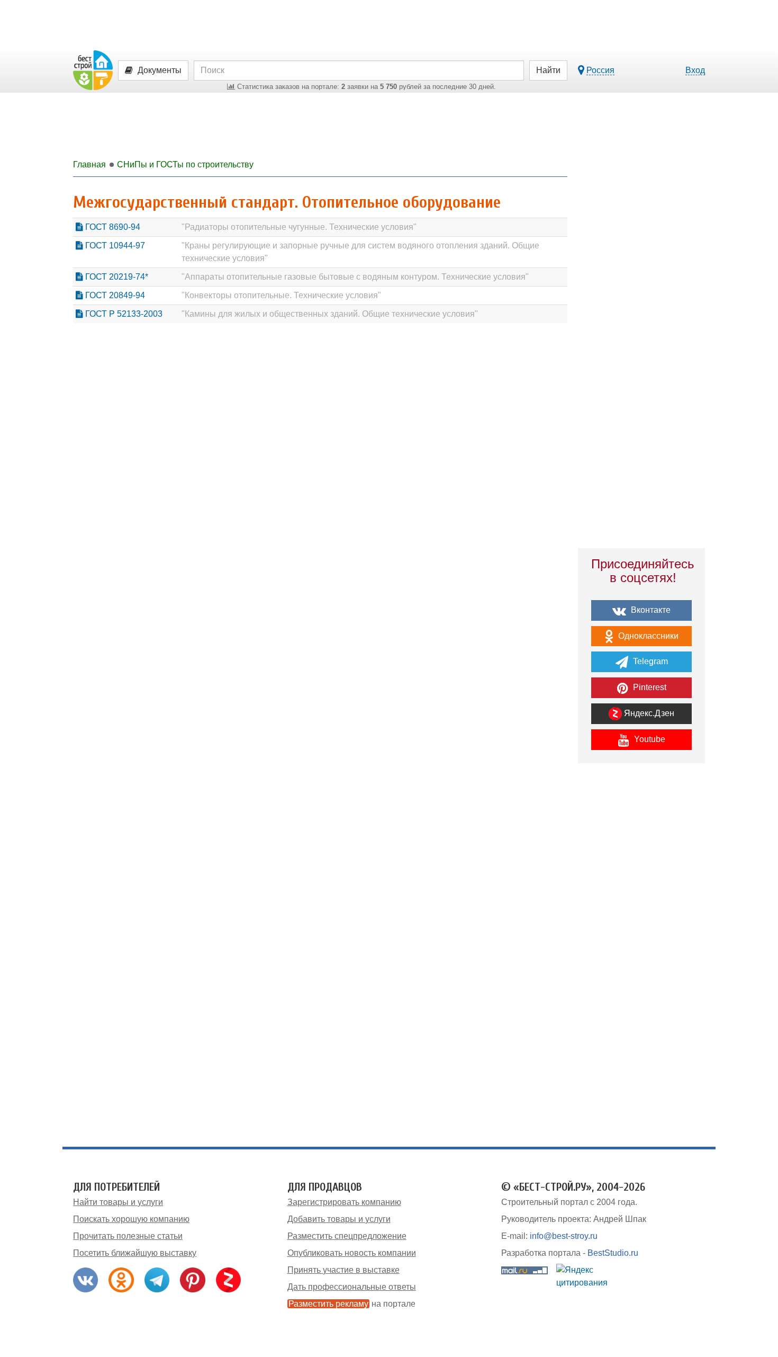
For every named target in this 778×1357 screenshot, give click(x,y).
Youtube (648, 739)
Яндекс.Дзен (648, 713)
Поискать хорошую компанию (131, 1219)
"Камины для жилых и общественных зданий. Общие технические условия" (330, 313)
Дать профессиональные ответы (351, 1286)
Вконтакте (650, 609)
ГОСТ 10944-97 (114, 245)
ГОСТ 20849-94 (114, 295)
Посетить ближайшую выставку (134, 1252)
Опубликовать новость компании (351, 1252)
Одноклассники (647, 635)
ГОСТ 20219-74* (115, 276)
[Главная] (93, 69)
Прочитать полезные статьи (128, 1235)
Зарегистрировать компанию (344, 1202)
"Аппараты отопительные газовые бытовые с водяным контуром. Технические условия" (355, 276)
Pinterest (648, 687)
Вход (695, 70)
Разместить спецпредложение (346, 1235)
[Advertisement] (641, 956)
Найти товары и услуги (118, 1202)
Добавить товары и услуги (339, 1219)
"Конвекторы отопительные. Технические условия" (281, 295)
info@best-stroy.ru (564, 1235)
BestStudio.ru (612, 1252)
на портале (351, 1303)
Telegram (649, 661)
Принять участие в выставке (343, 1269)
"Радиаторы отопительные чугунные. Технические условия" (299, 226)
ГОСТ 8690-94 (111, 226)
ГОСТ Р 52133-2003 (122, 313)
